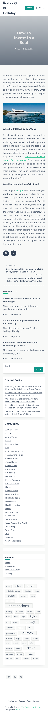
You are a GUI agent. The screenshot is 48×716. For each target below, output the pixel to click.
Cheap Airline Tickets (14, 455)
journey (27, 633)
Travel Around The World (16, 523)
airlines (30, 586)
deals (33, 596)
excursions (19, 612)
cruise (11, 595)
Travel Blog (10, 526)
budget (19, 190)
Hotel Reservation (12, 505)
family (8, 616)
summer (9, 649)
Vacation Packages (13, 541)
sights (24, 643)
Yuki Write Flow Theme (31, 707)
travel (32, 648)
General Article (11, 490)
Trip (7, 533)
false (38, 612)
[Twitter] (15, 677)
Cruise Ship (10, 473)
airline (18, 586)
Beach (8, 440)
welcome (26, 658)
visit (17, 658)
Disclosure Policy (12, 570)
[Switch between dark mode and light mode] (37, 8)
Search (7, 366)
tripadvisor (9, 654)
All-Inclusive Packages (13, 591)
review (27, 639)
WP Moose (20, 709)
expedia (29, 612)
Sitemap (8, 573)
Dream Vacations (12, 480)
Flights (8, 487)
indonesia (21, 628)
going (15, 622)
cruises (23, 596)
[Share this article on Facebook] (6, 253)
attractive (28, 591)
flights (33, 616)
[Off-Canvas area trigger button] (44, 8)
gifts (7, 622)
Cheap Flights (11, 462)
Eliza (18, 49)
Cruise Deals (10, 469)
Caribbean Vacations (14, 451)
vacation (30, 654)
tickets (18, 649)
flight (23, 616)
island (30, 628)
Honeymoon (10, 501)
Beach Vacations (12, 444)
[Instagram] (21, 677)
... (31, 309)
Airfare (8, 433)
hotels (10, 627)
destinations (18, 605)
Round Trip (10, 516)
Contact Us (10, 566)
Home (7, 562)
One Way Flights (12, 512)
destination (10, 601)
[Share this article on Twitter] (13, 253)
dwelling (9, 612)
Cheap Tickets (11, 465)
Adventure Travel (12, 430)
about (8, 586)
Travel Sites (10, 530)
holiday (29, 621)
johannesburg (10, 634)
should (15, 643)
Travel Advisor (11, 519)
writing (35, 658)
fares (16, 616)
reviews (35, 639)
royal (7, 643)
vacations (9, 658)
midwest (9, 639)
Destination (10, 476)
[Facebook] (8, 677)
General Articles (12, 494)
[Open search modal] (40, 8)
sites (31, 643)
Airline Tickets (11, 437)
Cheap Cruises (11, 458)
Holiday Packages (12, 498)
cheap (37, 591)
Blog (7, 447)
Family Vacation (12, 483)
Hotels (8, 508)
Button (29, 8)
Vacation (9, 537)
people (18, 639)
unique (19, 654)
